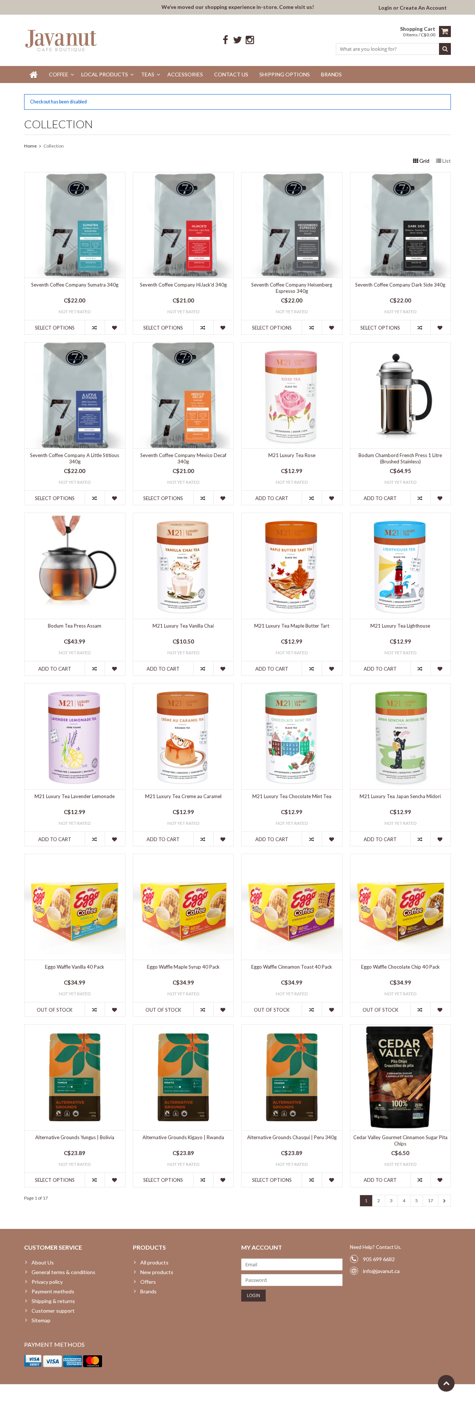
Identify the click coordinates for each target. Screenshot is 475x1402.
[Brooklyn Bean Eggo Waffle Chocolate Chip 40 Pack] (400, 858)
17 (430, 1200)
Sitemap (41, 1320)
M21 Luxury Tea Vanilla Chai (183, 626)
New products (156, 1272)
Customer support (53, 1310)
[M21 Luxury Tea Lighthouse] (400, 517)
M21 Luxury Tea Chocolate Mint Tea (291, 796)
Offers (148, 1282)
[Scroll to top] (446, 1383)
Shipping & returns (53, 1301)
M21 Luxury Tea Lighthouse (400, 626)
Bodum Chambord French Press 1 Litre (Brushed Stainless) (400, 458)
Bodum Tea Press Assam (74, 626)
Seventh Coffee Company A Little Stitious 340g (74, 458)
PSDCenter (121, 1393)
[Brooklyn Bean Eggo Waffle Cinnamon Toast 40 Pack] (292, 858)
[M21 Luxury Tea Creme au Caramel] (183, 687)
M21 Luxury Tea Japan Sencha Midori (400, 796)
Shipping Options (284, 74)
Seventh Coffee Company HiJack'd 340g (183, 285)
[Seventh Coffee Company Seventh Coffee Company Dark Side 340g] (400, 176)
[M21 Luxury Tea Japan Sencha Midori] (400, 687)
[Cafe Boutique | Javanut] (61, 40)
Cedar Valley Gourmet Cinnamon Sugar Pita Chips (400, 1140)
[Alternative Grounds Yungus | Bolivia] (74, 1028)
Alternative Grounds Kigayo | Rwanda (183, 1137)
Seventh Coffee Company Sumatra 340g (74, 285)
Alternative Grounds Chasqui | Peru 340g (292, 1137)
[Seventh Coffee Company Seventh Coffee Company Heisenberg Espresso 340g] (292, 176)
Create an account (423, 7)
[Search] (445, 49)
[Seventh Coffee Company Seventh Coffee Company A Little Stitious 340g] (74, 346)
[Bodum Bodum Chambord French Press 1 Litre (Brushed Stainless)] (400, 346)
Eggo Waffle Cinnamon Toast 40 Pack (291, 967)
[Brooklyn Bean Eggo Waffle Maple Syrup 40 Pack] (183, 858)
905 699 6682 (379, 1259)
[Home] (33, 74)
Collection (53, 146)
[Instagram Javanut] (250, 40)
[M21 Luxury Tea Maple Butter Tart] (292, 517)
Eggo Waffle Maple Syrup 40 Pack (183, 967)
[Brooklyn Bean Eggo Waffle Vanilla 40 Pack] (74, 858)
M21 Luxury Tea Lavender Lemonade (75, 796)
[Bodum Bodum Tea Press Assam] (74, 517)
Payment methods (53, 1291)
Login (386, 7)
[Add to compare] (95, 327)
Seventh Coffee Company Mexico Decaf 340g (183, 458)
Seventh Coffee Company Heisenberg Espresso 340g (291, 288)
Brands (331, 74)
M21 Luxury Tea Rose (291, 455)
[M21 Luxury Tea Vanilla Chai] (183, 517)
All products (154, 1262)
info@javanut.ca (381, 1271)
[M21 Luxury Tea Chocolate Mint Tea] (292, 687)
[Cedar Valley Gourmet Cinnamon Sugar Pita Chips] (400, 1028)
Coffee (58, 74)
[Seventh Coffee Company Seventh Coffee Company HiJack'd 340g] (183, 176)
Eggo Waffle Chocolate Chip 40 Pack (400, 967)
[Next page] (444, 1200)
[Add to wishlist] (115, 327)
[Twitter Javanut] (237, 40)
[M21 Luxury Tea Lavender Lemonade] (74, 687)
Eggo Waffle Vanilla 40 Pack (74, 967)
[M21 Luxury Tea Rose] (292, 346)
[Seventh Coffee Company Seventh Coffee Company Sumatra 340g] (74, 176)
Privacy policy (47, 1282)
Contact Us (231, 74)
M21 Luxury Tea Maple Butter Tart (291, 626)
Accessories (185, 74)
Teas (147, 74)
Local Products (104, 74)
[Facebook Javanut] (225, 40)
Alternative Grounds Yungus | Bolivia (74, 1137)
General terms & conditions (63, 1272)
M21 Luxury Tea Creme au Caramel (183, 796)
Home (30, 146)
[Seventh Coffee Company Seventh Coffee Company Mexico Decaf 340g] (183, 346)
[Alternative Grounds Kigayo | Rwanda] (183, 1028)
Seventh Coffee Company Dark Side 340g (400, 285)
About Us (43, 1262)
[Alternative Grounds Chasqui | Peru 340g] (292, 1028)
